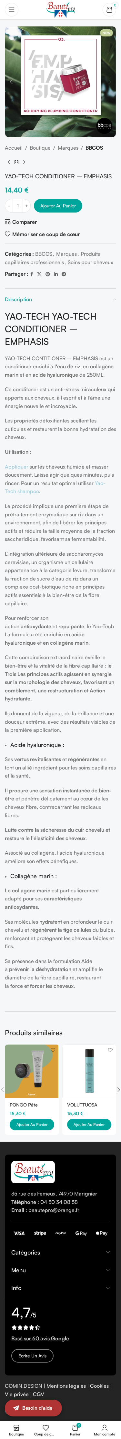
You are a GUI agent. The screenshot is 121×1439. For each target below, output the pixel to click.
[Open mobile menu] (12, 9)
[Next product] (24, 162)
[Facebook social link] (31, 274)
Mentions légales (66, 1386)
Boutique (40, 147)
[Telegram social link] (64, 274)
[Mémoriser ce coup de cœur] (53, 1050)
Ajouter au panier (58, 205)
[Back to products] (16, 162)
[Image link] (33, 1171)
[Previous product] (9, 162)
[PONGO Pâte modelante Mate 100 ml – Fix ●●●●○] (32, 1071)
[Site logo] (60, 9)
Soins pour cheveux (90, 262)
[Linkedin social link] (56, 274)
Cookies (99, 1386)
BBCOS (94, 147)
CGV (38, 1394)
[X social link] (39, 274)
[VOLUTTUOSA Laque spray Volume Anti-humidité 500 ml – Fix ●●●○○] (89, 1071)
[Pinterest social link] (48, 274)
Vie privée (17, 1394)
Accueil (14, 147)
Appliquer (16, 466)
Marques (68, 147)
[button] (11, 81)
